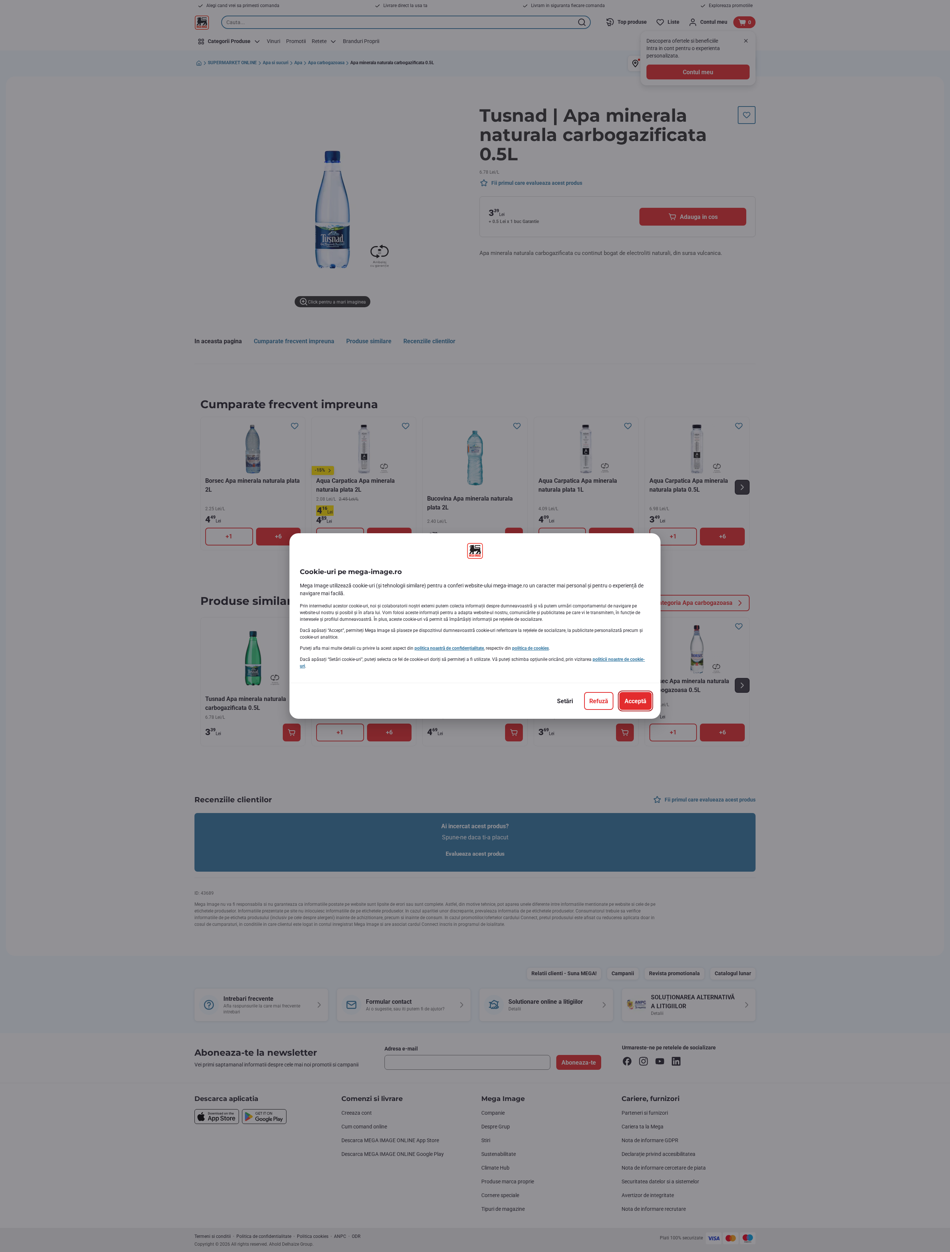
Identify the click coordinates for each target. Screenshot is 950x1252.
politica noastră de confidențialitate (449, 648)
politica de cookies (530, 648)
